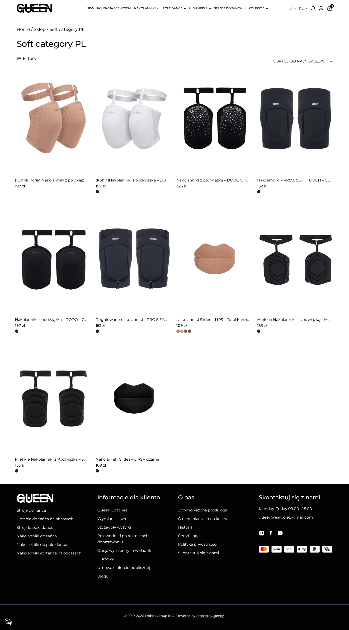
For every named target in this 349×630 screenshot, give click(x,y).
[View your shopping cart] (329, 8)
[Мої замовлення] (321, 8)
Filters (29, 58)
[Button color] (97, 191)
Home (23, 29)
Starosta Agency (210, 616)
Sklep (40, 29)
